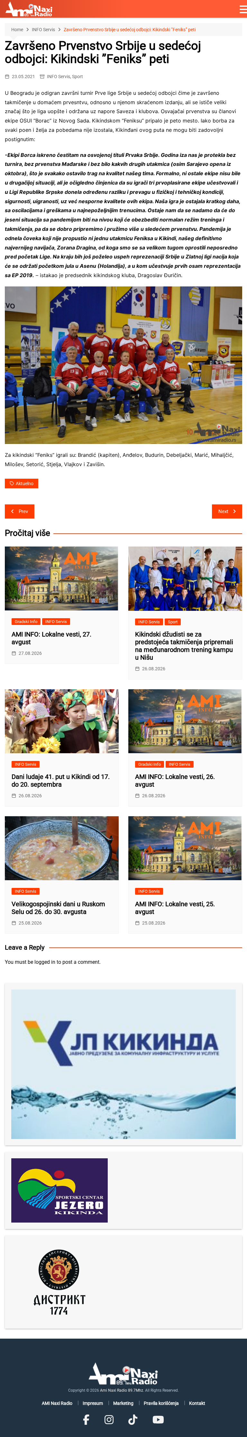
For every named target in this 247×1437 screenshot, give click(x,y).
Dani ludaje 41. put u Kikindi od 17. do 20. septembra (61, 780)
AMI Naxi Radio (57, 1403)
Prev (23, 511)
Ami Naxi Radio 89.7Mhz (121, 1390)
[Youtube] (158, 1420)
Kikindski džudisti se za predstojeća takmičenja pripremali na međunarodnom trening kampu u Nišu (184, 645)
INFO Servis (58, 76)
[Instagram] (109, 1420)
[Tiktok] (133, 1420)
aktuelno (24, 483)
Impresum (93, 1403)
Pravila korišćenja (161, 1403)
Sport (77, 76)
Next (223, 511)
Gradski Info (26, 621)
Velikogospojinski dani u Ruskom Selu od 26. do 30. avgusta (58, 908)
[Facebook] (86, 1420)
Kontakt (197, 1403)
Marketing (123, 1403)
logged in (44, 962)
